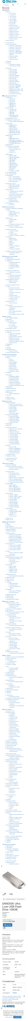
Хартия (8, 650)
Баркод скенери (10, 680)
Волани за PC (12, 447)
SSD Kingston (12, 168)
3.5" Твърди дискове (11, 172)
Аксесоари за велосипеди (12, 831)
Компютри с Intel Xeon (14, 50)
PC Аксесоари (9, 203)
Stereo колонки (13, 322)
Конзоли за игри (10, 301)
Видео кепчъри (10, 397)
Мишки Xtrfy (12, 411)
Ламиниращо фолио (14, 696)
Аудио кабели (9, 852)
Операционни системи (15, 66)
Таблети (8, 210)
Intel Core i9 (12, 102)
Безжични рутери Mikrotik (15, 537)
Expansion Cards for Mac (15, 511)
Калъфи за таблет (13, 216)
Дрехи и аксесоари (11, 459)
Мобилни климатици (11, 741)
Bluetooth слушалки (14, 338)
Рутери (8, 551)
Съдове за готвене (14, 805)
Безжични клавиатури (14, 382)
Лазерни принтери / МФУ (12, 603)
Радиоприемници (10, 349)
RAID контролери (13, 583)
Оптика (8, 786)
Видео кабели (9, 854)
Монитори (8, 68)
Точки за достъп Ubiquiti (15, 545)
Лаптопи (8, 12)
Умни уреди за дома (11, 753)
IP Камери (8, 589)
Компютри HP (12, 57)
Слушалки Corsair (13, 438)
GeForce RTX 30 (13, 129)
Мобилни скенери (13, 638)
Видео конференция (14, 393)
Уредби (8, 345)
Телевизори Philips (14, 265)
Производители (12, 997)
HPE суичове (12, 567)
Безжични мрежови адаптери (16, 576)
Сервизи (15, 996)
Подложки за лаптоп (14, 34)
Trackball (8, 372)
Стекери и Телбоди (11, 664)
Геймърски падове (14, 413)
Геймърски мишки (13, 369)
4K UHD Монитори (13, 92)
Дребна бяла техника (11, 761)
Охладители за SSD (14, 171)
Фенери (11, 776)
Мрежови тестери (10, 577)
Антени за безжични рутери (16, 542)
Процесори (9, 97)
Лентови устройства (11, 465)
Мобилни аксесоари (11, 229)
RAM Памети (9, 135)
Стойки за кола (13, 234)
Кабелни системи (10, 555)
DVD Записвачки (13, 200)
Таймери (8, 799)
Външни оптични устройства (16, 468)
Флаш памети (9, 493)
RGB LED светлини (14, 188)
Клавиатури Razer (13, 422)
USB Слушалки (13, 335)
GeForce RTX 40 (13, 128)
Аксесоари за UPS (13, 668)
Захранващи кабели (11, 857)
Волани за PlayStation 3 (15, 448)
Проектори (9, 273)
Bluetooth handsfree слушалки (16, 341)
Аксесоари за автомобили (12, 825)
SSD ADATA (12, 160)
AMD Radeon (12, 126)
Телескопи (12, 792)
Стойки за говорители (14, 297)
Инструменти (9, 684)
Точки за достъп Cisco (14, 546)
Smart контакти (13, 661)
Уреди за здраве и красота (12, 759)
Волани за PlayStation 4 (15, 450)
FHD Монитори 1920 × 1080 (16, 89)
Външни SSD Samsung (15, 488)
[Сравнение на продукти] (25, 4)
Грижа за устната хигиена (15, 764)
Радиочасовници (13, 351)
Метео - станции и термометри (14, 836)
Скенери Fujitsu (13, 645)
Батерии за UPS (13, 669)
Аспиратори (12, 714)
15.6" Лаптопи (12, 16)
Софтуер (8, 63)
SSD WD (11, 169)
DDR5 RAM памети (14, 138)
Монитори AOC (13, 71)
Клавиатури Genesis (14, 420)
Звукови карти (9, 144)
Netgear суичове (13, 569)
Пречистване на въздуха (15, 771)
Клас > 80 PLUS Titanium (15, 180)
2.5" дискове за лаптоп (15, 474)
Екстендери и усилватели (12, 855)
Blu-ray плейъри (13, 281)
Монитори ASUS (13, 72)
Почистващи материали (12, 690)
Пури (10, 798)
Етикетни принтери (11, 615)
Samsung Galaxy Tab (14, 213)
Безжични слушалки (14, 432)
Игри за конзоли (13, 303)
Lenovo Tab (12, 211)
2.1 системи (12, 324)
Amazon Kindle (13, 219)
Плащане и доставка (7, 996)
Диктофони (9, 319)
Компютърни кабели (11, 861)
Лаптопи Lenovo (13, 25)
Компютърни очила (11, 356)
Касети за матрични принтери (16, 625)
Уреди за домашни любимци (13, 755)
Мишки (8, 357)
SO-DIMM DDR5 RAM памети (16, 141)
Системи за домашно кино (12, 285)
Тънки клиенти (10, 42)
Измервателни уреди (14, 687)
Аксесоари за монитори (15, 93)
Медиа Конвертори (11, 531)
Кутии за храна (13, 802)
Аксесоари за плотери (14, 633)
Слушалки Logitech (14, 442)
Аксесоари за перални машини (14, 811)
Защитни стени (10, 580)
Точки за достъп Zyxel (14, 549)
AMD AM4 (11, 112)
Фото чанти (12, 312)
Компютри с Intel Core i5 (15, 47)
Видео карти (9, 123)
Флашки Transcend (14, 505)
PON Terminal (9, 596)
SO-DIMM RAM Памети (15, 143)
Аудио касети (9, 518)
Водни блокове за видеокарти (16, 121)
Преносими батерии (14, 822)
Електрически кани (14, 721)
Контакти (10, 1000)
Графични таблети (10, 399)
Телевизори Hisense (14, 267)
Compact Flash (13, 510)
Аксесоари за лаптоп (14, 27)
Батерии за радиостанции (15, 817)
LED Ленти (12, 204)
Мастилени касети (13, 613)
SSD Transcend (13, 166)
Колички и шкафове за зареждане (14, 208)
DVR (7, 523)
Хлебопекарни (13, 739)
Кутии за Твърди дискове (15, 479)
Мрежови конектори (14, 864)
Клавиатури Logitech (14, 376)
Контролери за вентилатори (16, 194)
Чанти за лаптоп (13, 39)
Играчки (8, 842)
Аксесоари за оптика (14, 788)
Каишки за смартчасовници (16, 227)
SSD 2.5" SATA (13, 156)
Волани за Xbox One (14, 451)
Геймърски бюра (10, 454)
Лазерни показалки (11, 390)
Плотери (8, 632)
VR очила (8, 395)
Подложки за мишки (14, 371)
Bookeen (11, 221)
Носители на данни (10, 899)
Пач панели (12, 560)
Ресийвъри (12, 828)
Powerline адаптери (11, 594)
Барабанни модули (14, 606)
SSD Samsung (12, 163)
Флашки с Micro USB (14, 498)
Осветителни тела (10, 795)
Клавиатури (9, 375)
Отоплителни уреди (11, 745)
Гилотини (8, 693)
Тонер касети (12, 607)
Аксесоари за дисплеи (14, 272)
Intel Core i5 (12, 99)
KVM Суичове (9, 846)
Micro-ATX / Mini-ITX (14, 186)
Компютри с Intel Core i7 (15, 48)
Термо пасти (12, 152)
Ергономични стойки (14, 288)
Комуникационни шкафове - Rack (14, 557)
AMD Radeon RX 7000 (14, 132)
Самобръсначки (13, 773)
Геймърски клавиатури (15, 384)
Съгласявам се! (17, 1017)
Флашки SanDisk (13, 504)
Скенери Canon (13, 644)
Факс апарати (9, 610)
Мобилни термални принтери (13, 627)
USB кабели (9, 847)
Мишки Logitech (13, 362)
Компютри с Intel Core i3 (15, 45)
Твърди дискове (10, 471)
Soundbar (8, 348)
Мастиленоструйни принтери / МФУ (15, 612)
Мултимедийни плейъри (12, 279)
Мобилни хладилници (11, 742)
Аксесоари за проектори (15, 275)
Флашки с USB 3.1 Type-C (15, 496)
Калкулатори (9, 688)
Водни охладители (14, 147)
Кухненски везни (13, 724)
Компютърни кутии (11, 183)
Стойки (8, 286)
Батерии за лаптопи (14, 28)
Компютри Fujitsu (13, 56)
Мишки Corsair (13, 366)
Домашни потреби (10, 801)
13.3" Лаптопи (12, 13)
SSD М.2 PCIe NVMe (14, 157)
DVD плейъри (12, 282)
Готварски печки (13, 717)
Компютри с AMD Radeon (15, 51)
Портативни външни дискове (16, 482)
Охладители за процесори (12, 146)
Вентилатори (9, 189)
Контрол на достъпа (11, 658)
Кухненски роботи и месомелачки (14, 726)
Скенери (8, 636)
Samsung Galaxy (13, 240)
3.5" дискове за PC (14, 473)
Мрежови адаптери (11, 574)
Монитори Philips (13, 80)
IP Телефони (12, 701)
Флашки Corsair (13, 501)
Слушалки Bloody (13, 436)
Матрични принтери (11, 624)
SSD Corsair (12, 162)
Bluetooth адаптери (11, 388)
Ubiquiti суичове (13, 570)
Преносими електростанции (13, 748)
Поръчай (8, 925)
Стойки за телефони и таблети (16, 235)
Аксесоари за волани (14, 453)
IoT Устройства (10, 526)
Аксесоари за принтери (15, 604)
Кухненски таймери (14, 729)
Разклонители (9, 660)
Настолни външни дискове (15, 480)
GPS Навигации (13, 829)
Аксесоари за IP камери (15, 591)
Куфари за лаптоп (13, 33)
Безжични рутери (10, 533)
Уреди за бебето (13, 774)
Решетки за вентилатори (15, 195)
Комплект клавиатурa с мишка (16, 385)
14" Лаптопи (12, 15)
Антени (11, 268)
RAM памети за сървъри (15, 140)
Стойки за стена (13, 298)
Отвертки (11, 685)
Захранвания (9, 175)
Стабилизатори (10, 672)
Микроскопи (12, 791)
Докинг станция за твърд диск (16, 477)
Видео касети (9, 519)
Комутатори (9, 564)
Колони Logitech (13, 327)
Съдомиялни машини (14, 736)
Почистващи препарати (12, 837)
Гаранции (8, 61)
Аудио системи (10, 321)
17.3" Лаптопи (12, 18)
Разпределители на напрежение (14, 562)
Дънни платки (9, 108)
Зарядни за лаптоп (14, 31)
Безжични (11, 360)
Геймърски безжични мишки (16, 405)
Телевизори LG (13, 264)
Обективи (11, 309)
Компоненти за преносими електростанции (15, 750)
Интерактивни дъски (11, 675)
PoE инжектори (10, 597)
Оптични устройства (11, 198)
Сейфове (8, 840)
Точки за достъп (10, 543)
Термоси (11, 807)
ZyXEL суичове (13, 572)
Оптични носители (13, 469)
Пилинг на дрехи (13, 768)
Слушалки (8, 332)
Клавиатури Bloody (14, 378)
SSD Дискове (9, 154)
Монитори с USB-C (14, 87)
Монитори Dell (12, 74)
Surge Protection (10, 674)
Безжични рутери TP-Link (15, 539)
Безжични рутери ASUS (15, 534)
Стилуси (11, 232)
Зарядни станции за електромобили (15, 657)
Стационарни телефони (12, 699)
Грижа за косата (13, 762)
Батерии (8, 813)
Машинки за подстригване (15, 767)
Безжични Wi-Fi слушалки (15, 336)
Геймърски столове (11, 456)
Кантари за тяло (10, 711)
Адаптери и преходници (12, 849)
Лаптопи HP (12, 24)
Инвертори (12, 671)
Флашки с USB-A (13, 495)
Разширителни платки (11, 118)
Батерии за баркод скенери (16, 681)
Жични (11, 359)
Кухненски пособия (14, 804)
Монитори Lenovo (13, 77)
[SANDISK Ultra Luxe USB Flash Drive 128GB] (14, 880)
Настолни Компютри (11, 44)
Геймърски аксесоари (11, 458)
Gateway (8, 525)
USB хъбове (9, 387)
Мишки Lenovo (13, 368)
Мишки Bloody (12, 363)
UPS (7, 666)
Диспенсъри (12, 720)
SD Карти (11, 514)
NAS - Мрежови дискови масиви (14, 528)
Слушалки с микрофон (15, 333)
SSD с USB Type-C (13, 486)
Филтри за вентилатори (15, 197)
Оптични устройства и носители (14, 466)
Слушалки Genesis (14, 441)
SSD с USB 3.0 (13, 485)
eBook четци (9, 218)
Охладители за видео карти (13, 120)
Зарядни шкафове (10, 529)
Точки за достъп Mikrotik (15, 548)
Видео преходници (14, 850)
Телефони (8, 237)
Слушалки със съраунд (15, 433)
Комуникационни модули (12, 599)
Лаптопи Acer (12, 19)
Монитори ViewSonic (14, 75)
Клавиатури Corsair (14, 379)
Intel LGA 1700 (12, 109)
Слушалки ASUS (13, 435)
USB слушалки (13, 430)
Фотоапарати (9, 305)
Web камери (9, 392)
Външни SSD (9, 483)
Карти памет (9, 508)
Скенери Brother (13, 642)
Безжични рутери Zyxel (15, 536)
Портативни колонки (11, 328)
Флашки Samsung (13, 502)
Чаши (10, 808)
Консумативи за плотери (15, 635)
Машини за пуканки (14, 730)
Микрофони (9, 344)
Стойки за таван (13, 300)
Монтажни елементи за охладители (15, 149)
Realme (11, 244)
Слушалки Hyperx (13, 439)
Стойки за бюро (13, 295)
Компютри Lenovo (13, 59)
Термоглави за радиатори (12, 839)
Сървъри (8, 582)
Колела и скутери (13, 782)
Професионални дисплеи (12, 270)
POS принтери (13, 616)
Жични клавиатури (14, 381)
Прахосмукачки (13, 770)
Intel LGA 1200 (12, 111)
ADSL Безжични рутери (15, 540)
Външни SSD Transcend (15, 491)
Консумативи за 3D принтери (16, 653)
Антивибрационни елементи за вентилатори (16, 191)
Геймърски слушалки (14, 339)
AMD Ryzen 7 (12, 105)
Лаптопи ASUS (13, 21)
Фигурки (11, 461)
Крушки (11, 796)
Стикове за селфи (13, 231)
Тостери (11, 738)
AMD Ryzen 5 (12, 103)
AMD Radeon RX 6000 (14, 131)
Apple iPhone (12, 238)
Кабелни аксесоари (11, 858)
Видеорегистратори (14, 826)
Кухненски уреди (10, 712)
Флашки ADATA (13, 499)
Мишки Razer (12, 365)
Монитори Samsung (14, 81)
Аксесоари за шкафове (15, 558)
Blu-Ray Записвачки (14, 201)
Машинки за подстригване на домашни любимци (16, 757)
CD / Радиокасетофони (12, 318)
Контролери (9, 423)
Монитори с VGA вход (14, 84)
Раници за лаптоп (13, 36)
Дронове (11, 780)
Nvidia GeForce (13, 125)
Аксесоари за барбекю (11, 783)
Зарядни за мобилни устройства (14, 251)
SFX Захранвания (13, 181)
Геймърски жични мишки (15, 404)
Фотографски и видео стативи (16, 314)
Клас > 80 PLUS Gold (14, 177)
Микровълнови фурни (14, 732)
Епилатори (12, 765)
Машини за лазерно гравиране (14, 609)
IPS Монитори (12, 83)
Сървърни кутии (13, 585)
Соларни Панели (10, 663)
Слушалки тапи (13, 342)
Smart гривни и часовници (12, 225)
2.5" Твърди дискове (11, 174)
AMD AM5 (11, 114)
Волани (8, 445)
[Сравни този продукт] (4, 928)
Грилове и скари (13, 718)
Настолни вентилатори (12, 744)
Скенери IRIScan (13, 647)
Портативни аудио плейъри (13, 330)
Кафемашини (12, 723)
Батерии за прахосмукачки (15, 823)
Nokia (10, 241)
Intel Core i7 (12, 100)
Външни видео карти (14, 134)
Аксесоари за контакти (11, 810)
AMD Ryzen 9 (12, 106)
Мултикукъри (12, 733)
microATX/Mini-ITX (13, 117)
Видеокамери (9, 258)
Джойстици (9, 425)
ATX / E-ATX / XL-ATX (14, 185)
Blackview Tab (12, 214)
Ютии (10, 777)
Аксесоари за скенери (14, 648)
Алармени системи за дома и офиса (15, 698)
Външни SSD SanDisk (14, 489)
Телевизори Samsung (14, 262)
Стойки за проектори (14, 278)
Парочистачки (9, 747)
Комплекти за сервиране (12, 785)
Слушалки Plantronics (14, 444)
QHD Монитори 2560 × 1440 (16, 90)
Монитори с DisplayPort (15, 86)
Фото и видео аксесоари (15, 311)
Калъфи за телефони (14, 249)
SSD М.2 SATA (12, 159)
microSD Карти (13, 513)
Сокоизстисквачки (13, 735)
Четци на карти (13, 516)
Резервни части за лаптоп (15, 37)
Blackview (11, 243)
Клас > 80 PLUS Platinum (15, 178)
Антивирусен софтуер (14, 64)
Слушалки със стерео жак (15, 429)
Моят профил (8, 999)
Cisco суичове (12, 566)
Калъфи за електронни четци (16, 224)
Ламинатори (9, 695)
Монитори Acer (13, 69)
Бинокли (11, 789)
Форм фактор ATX (13, 115)
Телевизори (9, 261)
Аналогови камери (13, 592)
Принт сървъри (10, 579)
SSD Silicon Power (13, 165)
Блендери (11, 715)
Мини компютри (10, 40)
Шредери (8, 691)
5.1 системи (12, 325)
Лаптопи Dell (12, 22)
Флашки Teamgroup (14, 507)
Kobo (10, 222)
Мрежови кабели (10, 862)
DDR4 (10, 137)
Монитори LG (12, 78)
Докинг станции (13, 30)
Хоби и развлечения (11, 779)
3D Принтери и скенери (12, 651)
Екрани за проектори (14, 276)
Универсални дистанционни (13, 259)
